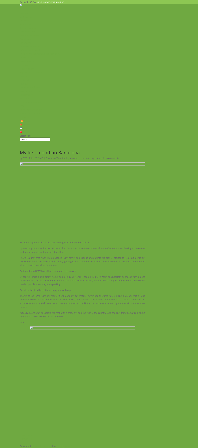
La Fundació (26, 16)
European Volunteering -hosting (62, 158)
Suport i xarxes (28, 28)
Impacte (24, 65)
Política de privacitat (31, 109)
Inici (23, 9)
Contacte (25, 117)
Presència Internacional (31, 102)
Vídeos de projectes (30, 90)
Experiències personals (32, 72)
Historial (24, 80)
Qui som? (25, 13)
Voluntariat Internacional (33, 46)
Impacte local (27, 68)
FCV (25, 158)
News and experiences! (92, 158)
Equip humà (26, 24)
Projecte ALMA (28, 61)
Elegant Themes (41, 446)
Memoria (24, 98)
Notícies (24, 83)
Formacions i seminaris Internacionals (40, 53)
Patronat (24, 20)
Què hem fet (26, 76)
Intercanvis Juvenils (30, 50)
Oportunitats (27, 39)
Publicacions (26, 94)
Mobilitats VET (27, 57)
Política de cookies (30, 113)
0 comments (112, 158)
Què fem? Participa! (30, 35)
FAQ (22, 106)
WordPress (70, 446)
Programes (25, 42)
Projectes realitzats (30, 87)
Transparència (27, 31)
